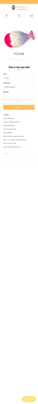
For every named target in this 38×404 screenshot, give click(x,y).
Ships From (6, 83)
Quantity (6, 92)
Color (5, 74)
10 (28, 59)
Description (6, 115)
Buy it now (19, 107)
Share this (5, 154)
